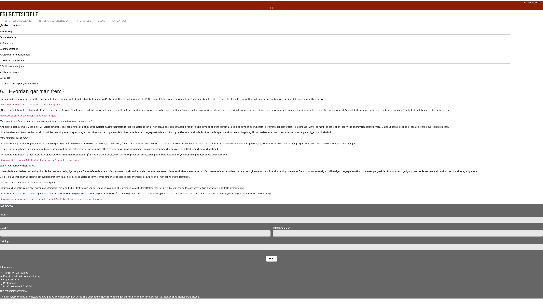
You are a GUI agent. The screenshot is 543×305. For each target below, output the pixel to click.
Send (271, 258)
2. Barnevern (6, 43)
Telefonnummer (281, 227)
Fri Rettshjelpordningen (53, 21)
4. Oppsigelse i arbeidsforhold (15, 55)
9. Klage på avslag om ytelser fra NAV (19, 83)
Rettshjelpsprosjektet (17, 21)
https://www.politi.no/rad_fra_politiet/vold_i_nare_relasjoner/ (30, 104)
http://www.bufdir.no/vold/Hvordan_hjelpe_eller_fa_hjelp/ (28, 116)
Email (3, 227)
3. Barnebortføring (9, 49)
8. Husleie (5, 78)
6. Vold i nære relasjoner (12, 66)
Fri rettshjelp (83, 21)
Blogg (102, 21)
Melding (4, 241)
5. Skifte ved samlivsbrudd (13, 60)
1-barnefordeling (8, 37)
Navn (3, 214)
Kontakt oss (119, 21)
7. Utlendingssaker (9, 72)
